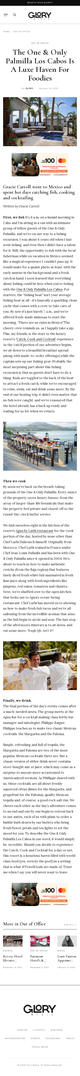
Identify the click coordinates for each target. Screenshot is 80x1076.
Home (6, 31)
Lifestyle (39, 1030)
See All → (70, 924)
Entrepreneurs (15, 1038)
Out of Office (22, 31)
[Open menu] (6, 15)
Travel (70, 1038)
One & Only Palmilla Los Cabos (39, 289)
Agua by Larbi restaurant (34, 531)
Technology (52, 1038)
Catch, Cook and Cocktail (36, 339)
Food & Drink (40, 1047)
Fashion (22, 1030)
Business (57, 1030)
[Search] (14, 14)
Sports (35, 1038)
